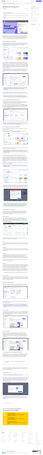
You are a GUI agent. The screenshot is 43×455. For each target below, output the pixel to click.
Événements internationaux (38, 440)
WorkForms (15, 442)
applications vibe (26, 101)
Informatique (23, 440)
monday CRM (15, 435)
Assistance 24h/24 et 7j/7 (3, 442)
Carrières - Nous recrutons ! (30, 435)
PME (1, 437)
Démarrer (6, 3)
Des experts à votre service (12, 421)
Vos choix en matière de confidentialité (24, 452)
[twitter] (12, 451)
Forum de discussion (11, 417)
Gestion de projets (23, 435)
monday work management (17, 434)
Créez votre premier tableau (11, 3)
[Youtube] (11, 451)
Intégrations (9, 435)
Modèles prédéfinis (3, 436)
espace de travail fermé (17, 304)
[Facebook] (10, 451)
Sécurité (8, 452)
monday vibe (5, 38)
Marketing (23, 434)
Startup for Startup (37, 442)
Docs (9, 434)
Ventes (22, 436)
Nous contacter (2, 435)
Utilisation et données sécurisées (13, 452)
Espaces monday (37, 441)
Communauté (37, 435)
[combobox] (35, 3)
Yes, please (39, 451)
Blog (36, 436)
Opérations (23, 441)
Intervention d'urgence (30, 442)
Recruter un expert (37, 446)
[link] (10, 1)
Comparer (37, 447)
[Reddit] (7, 451)
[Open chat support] (40, 453)
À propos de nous (29, 434)
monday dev (15, 436)
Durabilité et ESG (29, 440)
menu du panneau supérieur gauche (11, 45)
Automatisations (10, 436)
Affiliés (28, 441)
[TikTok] (15, 451)
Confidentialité (18, 452)
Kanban (9, 440)
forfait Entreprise (20, 374)
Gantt (9, 441)
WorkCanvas (15, 441)
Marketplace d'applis (3, 441)
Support (3, 3)
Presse (28, 436)
